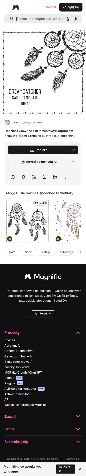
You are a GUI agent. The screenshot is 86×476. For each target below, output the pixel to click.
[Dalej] (80, 221)
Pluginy (13, 383)
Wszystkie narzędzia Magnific (25, 405)
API (6, 399)
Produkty (12, 332)
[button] (43, 313)
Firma (9, 429)
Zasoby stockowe (16, 367)
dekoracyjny (67, 252)
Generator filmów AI (18, 356)
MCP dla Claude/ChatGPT (23, 372)
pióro (12, 252)
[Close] (79, 469)
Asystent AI (12, 345)
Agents (13, 378)
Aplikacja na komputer (24, 389)
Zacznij (10, 416)
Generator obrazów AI (19, 351)
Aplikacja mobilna (17, 394)
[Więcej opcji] (65, 177)
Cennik (51, 7)
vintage (46, 252)
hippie (28, 252)
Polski (43, 313)
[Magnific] (43, 277)
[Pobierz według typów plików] (73, 150)
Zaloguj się (71, 7)
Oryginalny (30, 38)
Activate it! (64, 469)
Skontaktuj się (16, 441)
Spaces (9, 340)
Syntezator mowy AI (18, 362)
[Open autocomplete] (10, 19)
